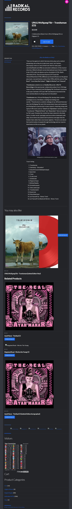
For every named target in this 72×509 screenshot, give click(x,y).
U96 (33, 48)
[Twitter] (50, 429)
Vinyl (5, 500)
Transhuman (61, 46)
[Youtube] (58, 429)
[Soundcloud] (42, 429)
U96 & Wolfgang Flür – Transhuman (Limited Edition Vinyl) (22, 274)
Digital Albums (8, 489)
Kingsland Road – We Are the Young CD (16, 352)
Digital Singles (8, 493)
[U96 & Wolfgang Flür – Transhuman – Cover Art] (16, 33)
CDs (50, 46)
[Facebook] (32, 429)
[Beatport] (23, 429)
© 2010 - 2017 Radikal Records (11, 507)
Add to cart (46, 41)
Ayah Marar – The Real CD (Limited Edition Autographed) (22, 414)
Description (8, 58)
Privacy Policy (22, 507)
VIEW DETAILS (62, 235)
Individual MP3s (9, 496)
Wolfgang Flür (38, 48)
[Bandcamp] (14, 429)
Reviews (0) (7, 62)
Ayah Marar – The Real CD (12, 336)
